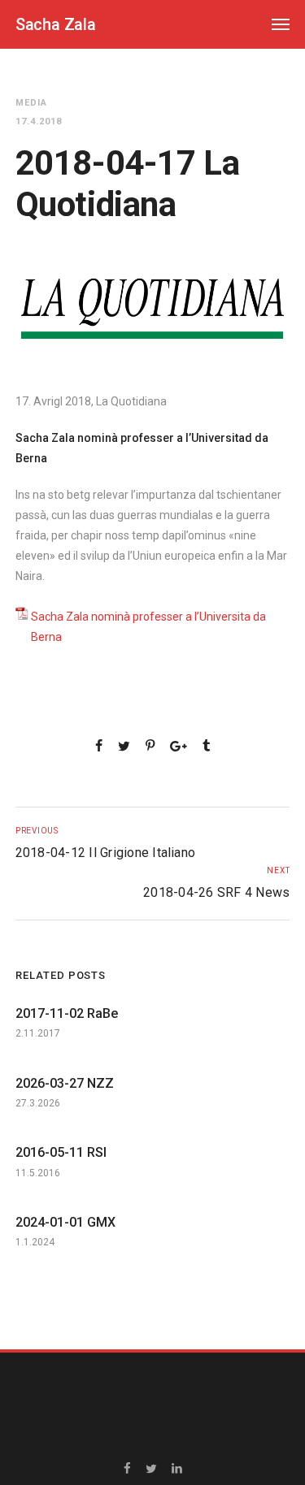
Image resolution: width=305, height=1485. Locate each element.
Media (31, 102)
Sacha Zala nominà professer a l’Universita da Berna (148, 626)
